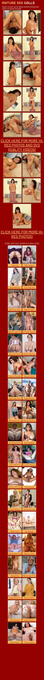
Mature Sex (18, 3)
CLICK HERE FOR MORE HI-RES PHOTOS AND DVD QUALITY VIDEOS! (22, 145)
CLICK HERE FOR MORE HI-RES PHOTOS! (22, 234)
